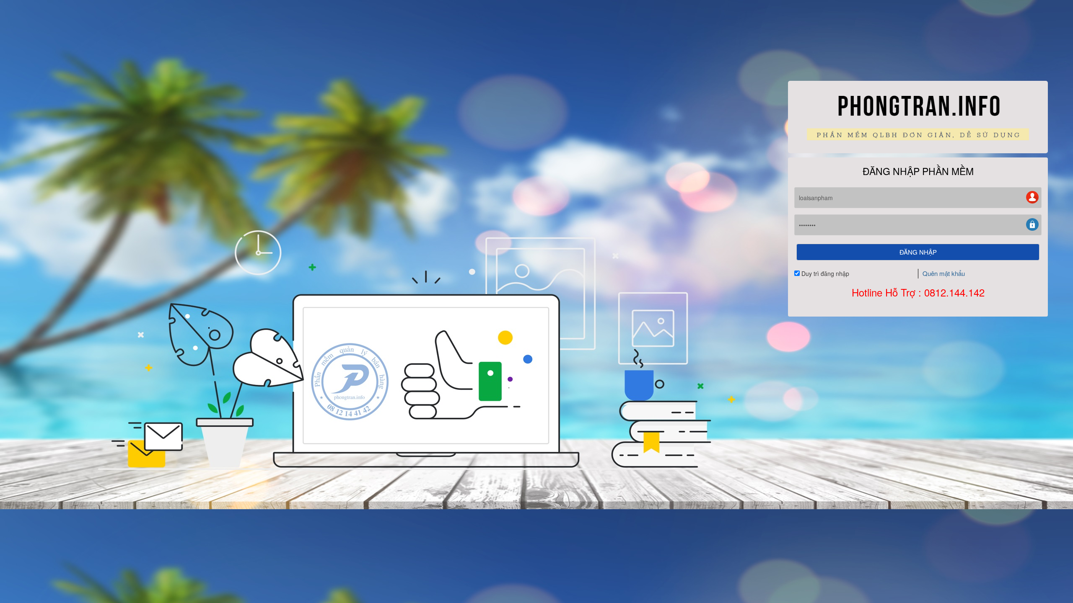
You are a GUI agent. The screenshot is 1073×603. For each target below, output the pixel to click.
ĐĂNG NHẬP (918, 251)
